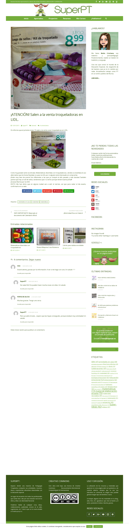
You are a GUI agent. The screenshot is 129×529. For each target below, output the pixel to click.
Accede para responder (24, 273)
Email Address (96, 163)
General (33, 125)
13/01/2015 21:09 (27, 266)
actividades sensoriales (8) (97, 364)
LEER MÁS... (95, 78)
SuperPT (25, 125)
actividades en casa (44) (108, 362)
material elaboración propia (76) (104, 392)
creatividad (35, 202)
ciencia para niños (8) (111, 368)
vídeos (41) (106, 407)
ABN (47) (94, 362)
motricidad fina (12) (96, 398)
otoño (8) (105, 400)
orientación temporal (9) (97, 400)
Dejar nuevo (35, 259)
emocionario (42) (110, 380)
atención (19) (95, 366)
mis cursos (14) (106, 396)
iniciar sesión (19, 330)
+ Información (98, 526)
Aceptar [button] (89, 526)
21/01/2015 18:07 (36, 297)
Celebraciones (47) (98, 368)
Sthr (18, 266)
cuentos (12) (113, 373)
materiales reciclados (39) (101, 394)
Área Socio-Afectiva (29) (110, 364)
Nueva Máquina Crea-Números (48, 247)
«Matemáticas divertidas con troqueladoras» (51, 173)
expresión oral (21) (96, 382)
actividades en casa (24, 202)
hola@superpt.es (17, 511)
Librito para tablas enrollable (73, 245)
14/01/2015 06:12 (33, 281)
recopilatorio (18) (96, 405)
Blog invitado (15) (103, 366)
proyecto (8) (99, 402)
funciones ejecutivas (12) (99, 384)
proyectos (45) (108, 402)
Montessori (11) (114, 396)
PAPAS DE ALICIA (23, 297)
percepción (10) (112, 400)
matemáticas (44, 202)
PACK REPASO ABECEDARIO (106, 277)
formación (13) (106, 382)
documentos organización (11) (104, 375)
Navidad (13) (104, 398)
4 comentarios (44, 125)
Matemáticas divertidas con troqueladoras (20, 246)
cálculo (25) (112, 366)
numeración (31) (113, 398)
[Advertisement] (104, 112)
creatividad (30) (105, 373)
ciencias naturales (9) (96, 371)
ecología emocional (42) (100, 378)
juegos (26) (103, 387)
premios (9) (94, 402)
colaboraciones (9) (106, 371)
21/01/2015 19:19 (33, 312)
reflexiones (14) (105, 405)
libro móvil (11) (98, 389)
